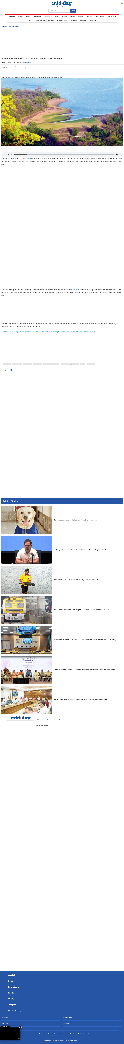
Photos (72, 16)
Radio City (66, 1023)
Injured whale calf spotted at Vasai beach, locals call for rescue (76, 580)
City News (83, 20)
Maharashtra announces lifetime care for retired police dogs (75, 520)
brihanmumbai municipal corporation (69, 364)
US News (51, 20)
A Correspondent (26, 62)
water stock (28, 158)
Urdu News (4, 1023)
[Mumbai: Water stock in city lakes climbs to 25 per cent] (10, 1033)
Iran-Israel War (40, 20)
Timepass (89, 16)
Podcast (80, 16)
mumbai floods (37, 364)
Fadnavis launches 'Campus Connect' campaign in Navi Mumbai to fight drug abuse (84, 669)
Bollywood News (62, 20)
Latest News (11, 16)
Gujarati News (67, 1017)
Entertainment (37, 16)
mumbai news (90, 364)
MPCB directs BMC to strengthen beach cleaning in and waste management (81, 699)
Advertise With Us (47, 1034)
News (28, 16)
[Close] (20, 1027)
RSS (87, 1034)
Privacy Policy (58, 1034)
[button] (11, 4)
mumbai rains (7, 364)
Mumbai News (14, 26)
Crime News (73, 20)
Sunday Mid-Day (99, 16)
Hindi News (4, 1017)
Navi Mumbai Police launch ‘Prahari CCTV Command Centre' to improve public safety (84, 640)
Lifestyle (64, 16)
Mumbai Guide (112, 16)
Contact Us (81, 1034)
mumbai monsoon (17, 364)
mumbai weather (27, 364)
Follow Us (22, 67)
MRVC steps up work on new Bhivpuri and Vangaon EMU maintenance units (81, 610)
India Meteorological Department (51, 364)
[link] (5, 1026)
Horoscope (93, 20)
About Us (37, 1034)
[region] (62, 42)
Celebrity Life (48, 16)
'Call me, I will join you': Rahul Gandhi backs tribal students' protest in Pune (81, 550)
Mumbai (20, 16)
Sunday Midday (14, 1011)
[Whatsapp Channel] (15, 71)
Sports (57, 16)
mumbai (83, 364)
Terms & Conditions (70, 1034)
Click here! (91, 332)
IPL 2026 (30, 20)
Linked (13, 67)
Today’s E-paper (62, 7)
